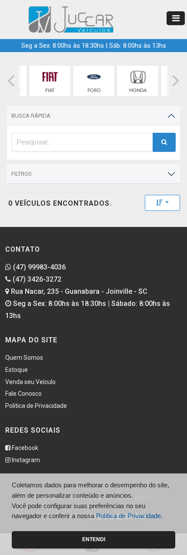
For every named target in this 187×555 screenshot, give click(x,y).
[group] (50, 81)
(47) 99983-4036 (38, 267)
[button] (11, 81)
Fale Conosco (23, 393)
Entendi (93, 539)
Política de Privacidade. (129, 515)
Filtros (21, 174)
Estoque (16, 369)
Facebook (24, 447)
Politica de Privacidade (36, 405)
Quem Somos (24, 357)
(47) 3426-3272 (36, 279)
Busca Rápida (30, 115)
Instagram (25, 459)
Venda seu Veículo (30, 381)
